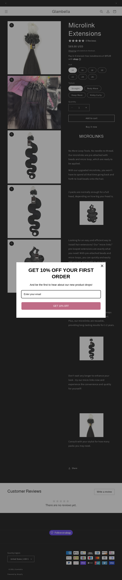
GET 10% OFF (61, 306)
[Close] (102, 265)
